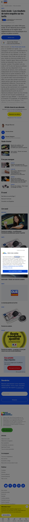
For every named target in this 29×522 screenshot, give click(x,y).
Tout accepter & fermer (15, 271)
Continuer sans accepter (21, 250)
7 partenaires (17, 256)
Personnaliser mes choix (7, 267)
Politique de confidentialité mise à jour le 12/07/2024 (13, 266)
